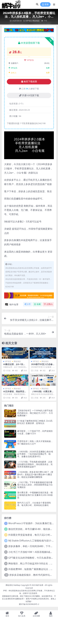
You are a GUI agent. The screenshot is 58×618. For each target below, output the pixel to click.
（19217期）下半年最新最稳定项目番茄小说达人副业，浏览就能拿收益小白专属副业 (35, 485)
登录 (46, 4)
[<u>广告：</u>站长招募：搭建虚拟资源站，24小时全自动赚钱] (29, 296)
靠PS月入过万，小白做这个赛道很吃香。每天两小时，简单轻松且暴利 (34, 504)
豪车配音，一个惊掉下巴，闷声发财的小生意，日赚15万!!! (35, 432)
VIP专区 (29, 21)
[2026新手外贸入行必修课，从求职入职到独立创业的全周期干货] (43, 353)
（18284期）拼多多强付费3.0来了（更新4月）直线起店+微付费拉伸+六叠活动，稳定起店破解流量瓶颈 (35, 474)
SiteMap (16, 585)
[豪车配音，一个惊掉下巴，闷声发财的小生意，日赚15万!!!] (10, 434)
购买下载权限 (30, 81)
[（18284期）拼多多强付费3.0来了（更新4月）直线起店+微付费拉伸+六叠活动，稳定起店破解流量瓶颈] (10, 475)
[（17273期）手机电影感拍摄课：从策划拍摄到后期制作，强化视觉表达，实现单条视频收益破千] (10, 464)
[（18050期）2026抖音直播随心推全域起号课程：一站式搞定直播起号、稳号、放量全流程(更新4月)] (10, 454)
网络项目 (17, 361)
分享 (29, 304)
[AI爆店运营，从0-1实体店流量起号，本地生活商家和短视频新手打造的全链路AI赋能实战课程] (15, 353)
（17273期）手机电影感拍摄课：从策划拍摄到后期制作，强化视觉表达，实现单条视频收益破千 (35, 464)
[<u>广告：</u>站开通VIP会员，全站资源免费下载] (29, 31)
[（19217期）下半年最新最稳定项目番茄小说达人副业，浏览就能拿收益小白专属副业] (10, 485)
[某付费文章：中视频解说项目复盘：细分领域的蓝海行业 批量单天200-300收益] (10, 495)
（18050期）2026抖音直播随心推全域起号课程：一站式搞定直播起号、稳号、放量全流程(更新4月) (35, 454)
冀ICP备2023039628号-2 (29, 604)
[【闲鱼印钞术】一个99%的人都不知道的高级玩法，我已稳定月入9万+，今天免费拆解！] (10, 413)
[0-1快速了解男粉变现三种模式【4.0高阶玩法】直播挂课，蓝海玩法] (10, 424)
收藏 (39, 304)
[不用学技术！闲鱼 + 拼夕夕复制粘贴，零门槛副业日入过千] (10, 444)
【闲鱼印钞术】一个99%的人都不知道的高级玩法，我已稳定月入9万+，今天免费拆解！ (35, 413)
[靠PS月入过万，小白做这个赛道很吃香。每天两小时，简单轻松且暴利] (10, 505)
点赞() (49, 304)
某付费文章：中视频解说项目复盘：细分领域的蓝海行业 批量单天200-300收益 (35, 495)
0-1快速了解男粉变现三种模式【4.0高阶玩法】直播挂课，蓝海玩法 (34, 422)
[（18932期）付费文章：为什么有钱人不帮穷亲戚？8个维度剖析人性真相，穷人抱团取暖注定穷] (43, 380)
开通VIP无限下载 (30, 95)
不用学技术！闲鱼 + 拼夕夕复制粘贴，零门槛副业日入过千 (35, 442)
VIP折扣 (30, 60)
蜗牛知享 (14, 304)
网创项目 (36, 21)
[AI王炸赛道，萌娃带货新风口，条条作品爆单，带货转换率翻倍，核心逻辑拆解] (15, 380)
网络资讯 (9, 585)
